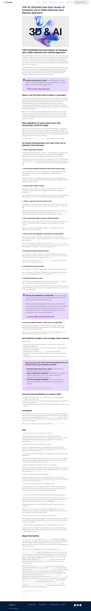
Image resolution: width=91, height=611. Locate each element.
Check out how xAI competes (58, 462)
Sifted (54, 580)
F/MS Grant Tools (45, 260)
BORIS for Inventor (32, 604)
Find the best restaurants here (38, 89)
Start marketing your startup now (39, 388)
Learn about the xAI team (39, 471)
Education (25, 551)
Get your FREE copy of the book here (40, 316)
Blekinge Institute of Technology (53, 558)
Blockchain (46, 551)
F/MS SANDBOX (52, 417)
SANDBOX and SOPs (53, 334)
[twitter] (75, 605)
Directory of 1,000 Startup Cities (41, 569)
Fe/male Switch (39, 566)
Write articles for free (60, 501)
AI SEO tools (43, 351)
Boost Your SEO (31, 362)
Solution (44, 2)
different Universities (28, 581)
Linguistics (62, 549)
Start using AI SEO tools (48, 481)
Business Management (36, 551)
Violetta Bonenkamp (28, 539)
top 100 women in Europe (58, 576)
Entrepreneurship (56, 551)
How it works (53, 2)
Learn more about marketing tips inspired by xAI (51, 522)
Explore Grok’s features (48, 450)
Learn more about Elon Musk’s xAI (40, 441)
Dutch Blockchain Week (31, 580)
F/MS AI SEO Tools (60, 212)
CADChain (51, 568)
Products (61, 2)
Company (69, 2)
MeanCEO (47, 539)
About (38, 2)
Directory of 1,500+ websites (37, 585)
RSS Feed (63, 604)
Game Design (32, 552)
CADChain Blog (42, 604)
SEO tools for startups (51, 574)
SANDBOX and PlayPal (38, 138)
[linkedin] (80, 605)
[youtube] (78, 605)
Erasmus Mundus (44, 559)
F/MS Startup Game (30, 162)
